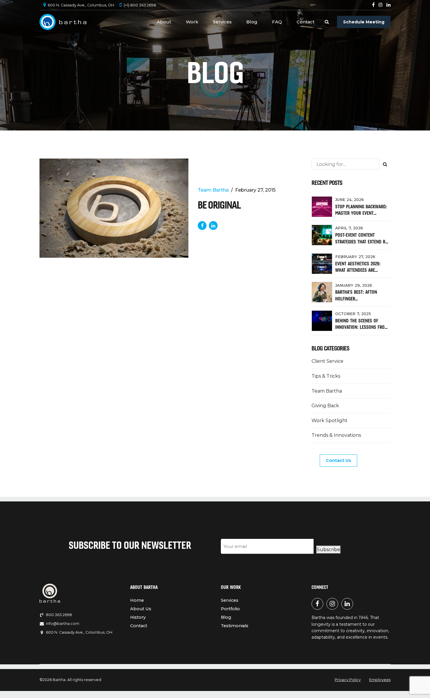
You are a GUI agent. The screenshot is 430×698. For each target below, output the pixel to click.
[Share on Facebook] (202, 225)
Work (192, 22)
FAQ (277, 22)
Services (222, 22)
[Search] (327, 22)
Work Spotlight (330, 420)
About (164, 22)
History (138, 617)
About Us (140, 608)
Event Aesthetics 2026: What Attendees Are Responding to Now (358, 270)
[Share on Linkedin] (213, 225)
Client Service (327, 361)
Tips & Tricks (326, 376)
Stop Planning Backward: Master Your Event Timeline (361, 213)
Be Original (219, 205)
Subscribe (328, 549)
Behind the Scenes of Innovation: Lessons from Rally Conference (361, 327)
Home (137, 600)
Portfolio (230, 608)
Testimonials (234, 625)
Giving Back (325, 405)
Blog (251, 22)
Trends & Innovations (336, 435)
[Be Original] (113, 208)
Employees (380, 680)
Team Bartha (213, 190)
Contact (305, 22)
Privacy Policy (348, 680)
